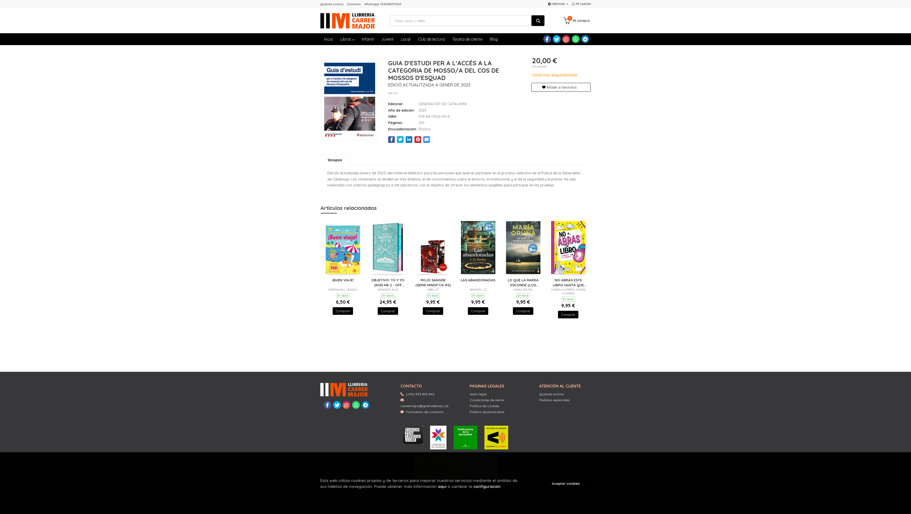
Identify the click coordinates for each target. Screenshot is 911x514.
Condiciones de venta (487, 400)
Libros (346, 39)
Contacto (354, 4)
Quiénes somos (332, 4)
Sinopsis (335, 160)
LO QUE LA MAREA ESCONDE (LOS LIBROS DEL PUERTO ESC (523, 282)
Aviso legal (478, 394)
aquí (442, 486)
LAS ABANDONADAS (478, 280)
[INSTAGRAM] (566, 39)
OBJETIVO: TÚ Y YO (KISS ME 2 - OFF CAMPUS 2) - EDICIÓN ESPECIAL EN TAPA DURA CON (388, 282)
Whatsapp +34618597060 (382, 4)
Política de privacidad (487, 412)
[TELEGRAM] (585, 39)
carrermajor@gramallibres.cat (424, 406)
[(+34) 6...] (576, 39)
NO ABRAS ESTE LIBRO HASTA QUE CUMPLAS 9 (568, 282)
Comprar (343, 311)
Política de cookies (484, 406)
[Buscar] (537, 20)
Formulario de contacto (425, 412)
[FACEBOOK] (547, 39)
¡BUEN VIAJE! (343, 280)
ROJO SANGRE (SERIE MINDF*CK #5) (433, 282)
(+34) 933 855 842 (420, 394)
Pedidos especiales (554, 400)
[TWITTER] (557, 39)
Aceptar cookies (566, 483)
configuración (487, 486)
